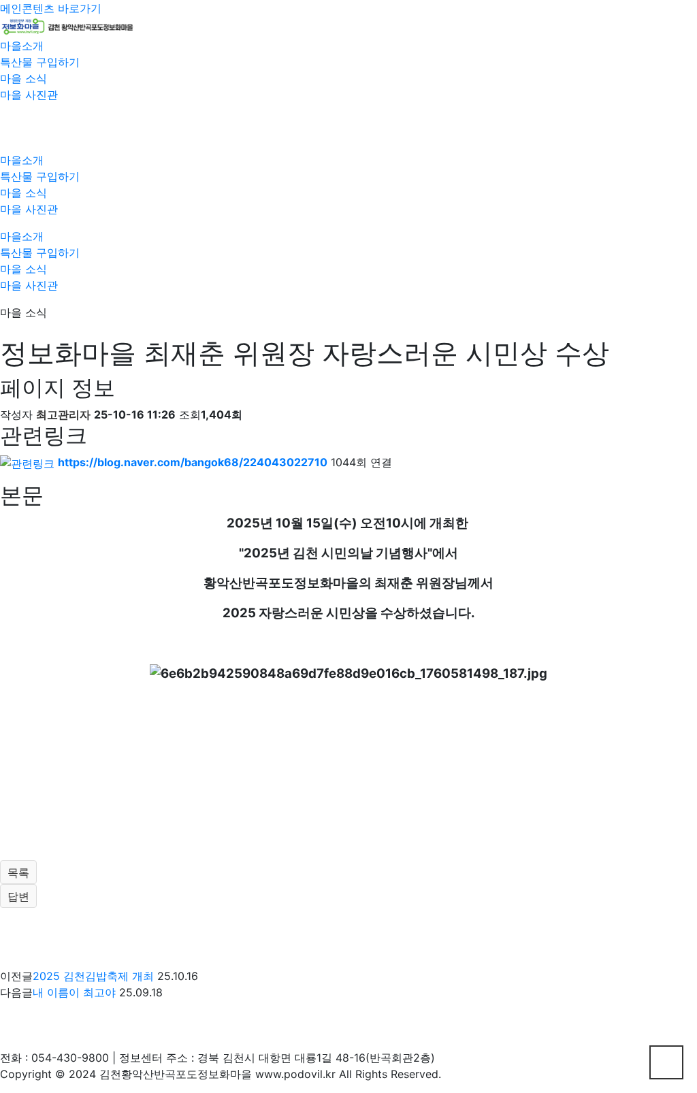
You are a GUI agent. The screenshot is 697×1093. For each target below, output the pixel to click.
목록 (18, 872)
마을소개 (22, 45)
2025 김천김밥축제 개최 (93, 976)
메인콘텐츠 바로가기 (50, 8)
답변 (18, 896)
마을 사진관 (29, 94)
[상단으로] (666, 1062)
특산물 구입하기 (40, 62)
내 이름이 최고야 (74, 992)
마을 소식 (23, 78)
